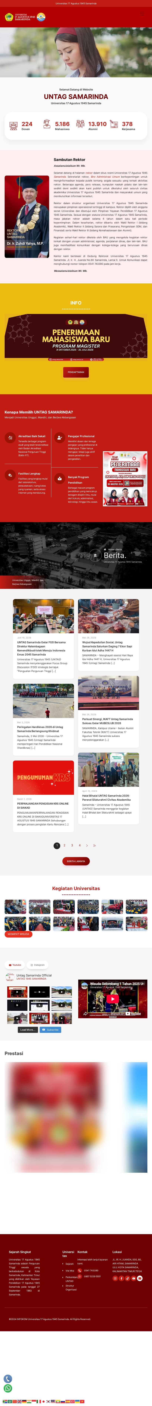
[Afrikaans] (5, 1401)
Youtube (16, 964)
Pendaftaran (76, 372)
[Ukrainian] (77, 1401)
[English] (19, 1401)
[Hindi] (29, 1401)
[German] (24, 1401)
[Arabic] (10, 1401)
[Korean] (48, 1401)
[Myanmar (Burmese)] (58, 1401)
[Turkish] (72, 1401)
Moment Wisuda (18, 934)
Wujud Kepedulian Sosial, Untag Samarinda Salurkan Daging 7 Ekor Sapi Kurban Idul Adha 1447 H (107, 646)
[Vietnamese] (82, 1401)
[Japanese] (43, 1401)
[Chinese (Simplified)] (14, 1401)
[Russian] (63, 1401)
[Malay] (53, 1401)
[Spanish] (67, 1401)
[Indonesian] (34, 1401)
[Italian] (39, 1401)
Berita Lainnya (76, 861)
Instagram (39, 964)
